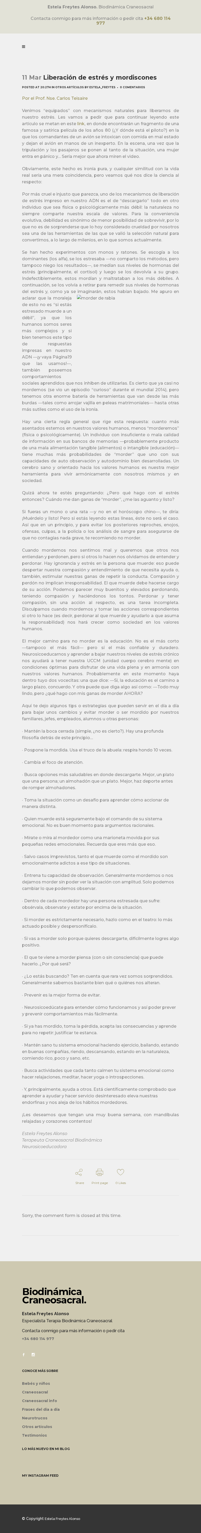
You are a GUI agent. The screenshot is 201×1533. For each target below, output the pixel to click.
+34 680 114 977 (38, 1338)
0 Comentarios (132, 87)
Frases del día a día (41, 1409)
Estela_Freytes (102, 87)
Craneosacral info (39, 1400)
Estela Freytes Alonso (62, 1519)
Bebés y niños (36, 1383)
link (81, 123)
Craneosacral (35, 1392)
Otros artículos (69, 87)
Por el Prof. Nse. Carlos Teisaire (55, 98)
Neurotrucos (34, 1418)
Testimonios (34, 1435)
